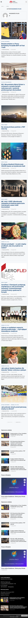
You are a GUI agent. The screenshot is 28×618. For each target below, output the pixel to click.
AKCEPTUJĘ (24, 615)
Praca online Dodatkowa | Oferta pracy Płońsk (13, 568)
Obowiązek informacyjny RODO (7, 592)
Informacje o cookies (14, 616)
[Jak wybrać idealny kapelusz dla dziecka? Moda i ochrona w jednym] (14, 355)
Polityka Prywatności (5, 593)
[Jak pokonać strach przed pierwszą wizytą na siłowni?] (14, 393)
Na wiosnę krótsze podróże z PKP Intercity (17, 523)
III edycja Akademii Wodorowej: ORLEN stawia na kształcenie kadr (13, 165)
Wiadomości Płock (14, 13)
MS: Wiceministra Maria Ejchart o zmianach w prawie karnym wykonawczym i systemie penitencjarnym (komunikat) (13, 87)
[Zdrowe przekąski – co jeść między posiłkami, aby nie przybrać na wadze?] (14, 230)
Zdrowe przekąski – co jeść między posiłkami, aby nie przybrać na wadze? (13, 246)
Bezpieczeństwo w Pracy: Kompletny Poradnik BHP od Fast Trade (13, 45)
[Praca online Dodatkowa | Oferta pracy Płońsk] (14, 558)
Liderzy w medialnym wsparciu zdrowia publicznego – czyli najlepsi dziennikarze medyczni (14, 329)
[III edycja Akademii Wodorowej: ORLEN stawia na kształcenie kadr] (14, 151)
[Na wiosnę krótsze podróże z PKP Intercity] (14, 113)
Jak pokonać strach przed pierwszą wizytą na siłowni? (13, 408)
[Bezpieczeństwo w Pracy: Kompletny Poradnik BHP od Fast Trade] (14, 30)
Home (2, 6)
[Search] (26, 2)
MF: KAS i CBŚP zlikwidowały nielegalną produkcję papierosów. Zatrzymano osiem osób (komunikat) (13, 204)
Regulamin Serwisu (5, 595)
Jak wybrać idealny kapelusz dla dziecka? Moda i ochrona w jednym (13, 369)
